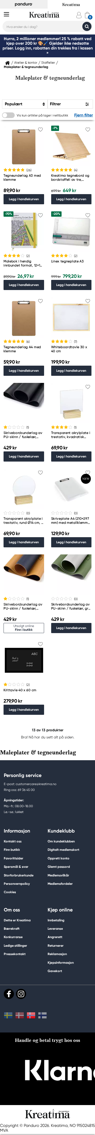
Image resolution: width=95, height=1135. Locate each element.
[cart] (87, 15)
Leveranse (55, 928)
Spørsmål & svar (16, 867)
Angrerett (55, 937)
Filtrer (55, 103)
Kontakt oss (13, 841)
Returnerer (56, 945)
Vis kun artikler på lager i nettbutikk (42, 115)
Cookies (10, 892)
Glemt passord (59, 867)
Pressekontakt (15, 954)
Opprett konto (58, 858)
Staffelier (48, 62)
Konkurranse (13, 937)
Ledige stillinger (15, 945)
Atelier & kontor (25, 62)
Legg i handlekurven (24, 199)
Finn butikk (12, 850)
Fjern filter (83, 115)
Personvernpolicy (17, 884)
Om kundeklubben (61, 841)
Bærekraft (12, 928)
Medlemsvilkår (58, 875)
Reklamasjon (57, 954)
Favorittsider (13, 858)
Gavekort (55, 971)
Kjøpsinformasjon (61, 962)
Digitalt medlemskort (63, 850)
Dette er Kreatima (17, 920)
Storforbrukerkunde (18, 875)
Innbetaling (56, 920)
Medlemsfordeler (60, 884)
